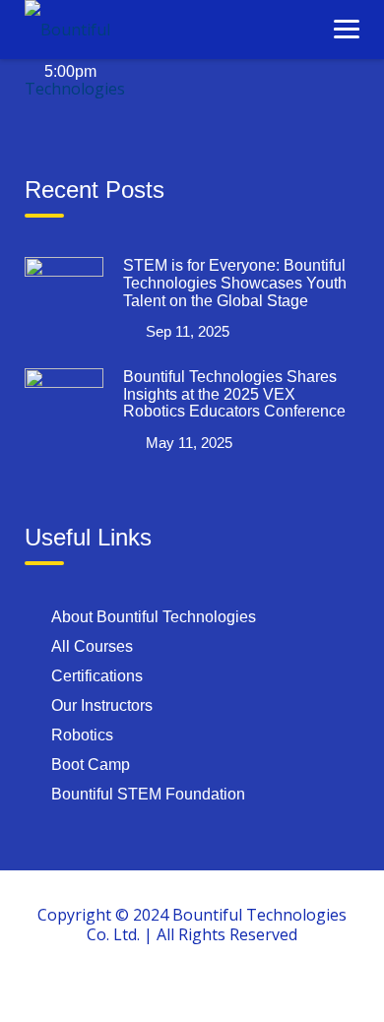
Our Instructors (102, 705)
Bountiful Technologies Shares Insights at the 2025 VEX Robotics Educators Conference (234, 393)
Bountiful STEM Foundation (148, 794)
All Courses (92, 646)
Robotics (82, 735)
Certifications (97, 676)
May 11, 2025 (189, 442)
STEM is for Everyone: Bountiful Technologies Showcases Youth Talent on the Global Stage (235, 282)
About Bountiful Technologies (153, 616)
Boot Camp (90, 764)
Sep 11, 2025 (187, 331)
